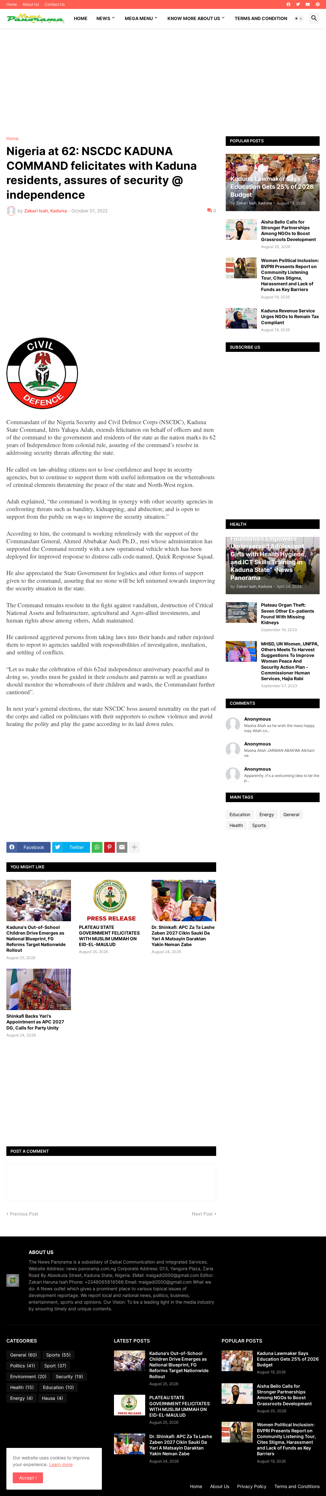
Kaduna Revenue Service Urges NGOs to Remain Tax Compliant (290, 316)
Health (236, 825)
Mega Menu (139, 18)
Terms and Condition (261, 18)
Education (240, 814)
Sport (55, 1365)
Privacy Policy (251, 1486)
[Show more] (134, 847)
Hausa (52, 1398)
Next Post (202, 1213)
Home (11, 4)
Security (69, 1376)
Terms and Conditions (297, 1486)
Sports (259, 825)
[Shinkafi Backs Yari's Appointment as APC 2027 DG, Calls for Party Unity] (38, 989)
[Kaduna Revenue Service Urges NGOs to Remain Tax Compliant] (241, 318)
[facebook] (288, 4)
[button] (298, 18)
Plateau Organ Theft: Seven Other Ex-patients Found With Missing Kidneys (287, 613)
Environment (28, 1376)
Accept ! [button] (28, 1477)
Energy (266, 814)
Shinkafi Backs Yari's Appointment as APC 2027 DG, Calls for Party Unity (35, 1021)
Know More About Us (193, 18)
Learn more (61, 1464)
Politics (22, 1365)
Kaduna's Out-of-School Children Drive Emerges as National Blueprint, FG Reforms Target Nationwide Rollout (36, 938)
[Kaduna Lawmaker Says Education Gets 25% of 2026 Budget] (237, 1360)
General (291, 814)
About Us (31, 4)
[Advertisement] (163, 82)
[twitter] (298, 4)
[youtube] (308, 4)
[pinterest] (318, 4)
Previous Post (24, 1213)
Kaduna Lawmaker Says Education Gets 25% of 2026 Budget (288, 1358)
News (103, 18)
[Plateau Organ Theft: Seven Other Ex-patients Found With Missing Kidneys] (241, 612)
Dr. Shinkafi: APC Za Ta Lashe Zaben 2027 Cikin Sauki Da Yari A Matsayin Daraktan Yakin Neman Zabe (183, 935)
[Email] (122, 847)
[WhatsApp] (97, 847)
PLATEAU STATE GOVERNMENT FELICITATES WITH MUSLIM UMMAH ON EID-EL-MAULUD (109, 935)
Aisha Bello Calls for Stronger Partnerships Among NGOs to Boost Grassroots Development (288, 230)
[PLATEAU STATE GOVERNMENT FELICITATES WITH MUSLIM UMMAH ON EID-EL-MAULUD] (111, 900)
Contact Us (55, 4)
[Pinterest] (109, 847)
